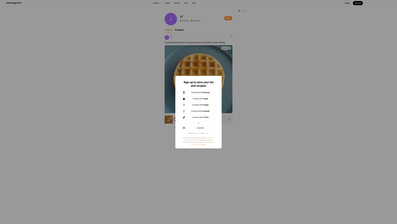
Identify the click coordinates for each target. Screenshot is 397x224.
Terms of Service (196, 145)
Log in (207, 133)
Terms (212, 138)
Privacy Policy (191, 140)
